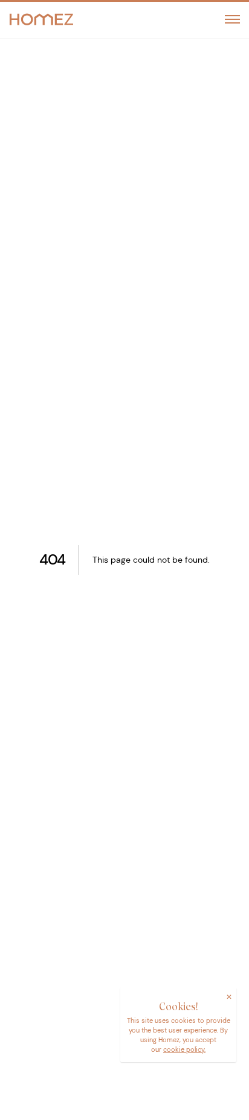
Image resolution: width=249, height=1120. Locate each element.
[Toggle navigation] (232, 19)
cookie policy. (184, 1049)
